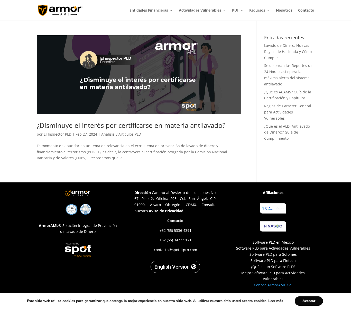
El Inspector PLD (57, 134)
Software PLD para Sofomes (273, 254)
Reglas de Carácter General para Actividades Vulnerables (287, 112)
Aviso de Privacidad (166, 210)
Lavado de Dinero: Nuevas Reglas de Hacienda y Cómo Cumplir (288, 51)
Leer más (275, 300)
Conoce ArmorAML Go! (273, 284)
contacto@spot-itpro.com (175, 249)
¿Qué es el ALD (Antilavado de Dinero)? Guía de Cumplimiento (287, 132)
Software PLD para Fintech (273, 260)
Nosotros (284, 10)
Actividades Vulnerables (200, 10)
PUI (235, 10)
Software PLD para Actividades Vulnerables (273, 248)
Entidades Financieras (149, 10)
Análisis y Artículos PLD (121, 134)
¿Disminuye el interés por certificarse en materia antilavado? (132, 125)
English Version (172, 267)
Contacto (306, 10)
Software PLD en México (273, 242)
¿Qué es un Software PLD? (273, 266)
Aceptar (308, 300)
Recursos (257, 10)
